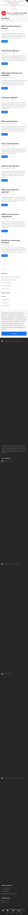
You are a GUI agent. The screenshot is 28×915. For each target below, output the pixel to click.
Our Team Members (7, 285)
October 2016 (5, 302)
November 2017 (6, 299)
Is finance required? (9, 97)
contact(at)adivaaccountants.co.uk (10, 893)
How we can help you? (10, 50)
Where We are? (6, 288)
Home (2, 20)
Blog (7, 913)
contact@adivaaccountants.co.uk (15, 2)
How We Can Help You (7, 282)
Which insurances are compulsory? (10, 215)
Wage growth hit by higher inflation (10, 280)
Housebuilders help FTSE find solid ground (11, 277)
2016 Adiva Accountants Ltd (12, 909)
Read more (4, 41)
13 (16, 264)
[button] (26, 13)
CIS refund (7, 20)
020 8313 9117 (6, 891)
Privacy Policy (11, 913)
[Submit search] (25, 269)
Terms (16, 913)
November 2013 (6, 305)
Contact (20, 913)
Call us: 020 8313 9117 (21, 1)
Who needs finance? (9, 121)
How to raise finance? (10, 143)
